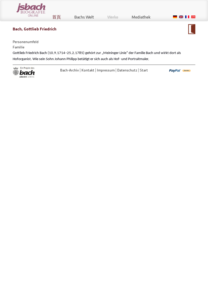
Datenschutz (127, 70)
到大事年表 (191, 29)
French (187, 16)
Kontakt (87, 70)
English (181, 16)
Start (144, 70)
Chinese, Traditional (193, 16)
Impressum (106, 70)
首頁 (56, 17)
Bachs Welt (84, 17)
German (175, 16)
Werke (112, 17)
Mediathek (141, 17)
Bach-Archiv (69, 70)
